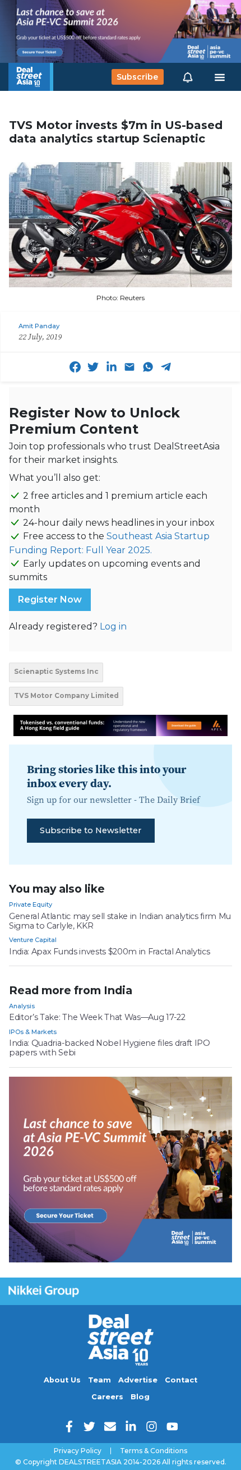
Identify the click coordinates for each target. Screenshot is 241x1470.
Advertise (137, 1380)
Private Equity (30, 904)
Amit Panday (38, 326)
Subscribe (137, 77)
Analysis (22, 1006)
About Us (62, 1380)
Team (99, 1380)
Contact (181, 1380)
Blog (140, 1397)
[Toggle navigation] (219, 76)
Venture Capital (33, 940)
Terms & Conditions (153, 1451)
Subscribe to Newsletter (90, 830)
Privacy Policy (77, 1451)
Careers (107, 1397)
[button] (188, 77)
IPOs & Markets (33, 1032)
